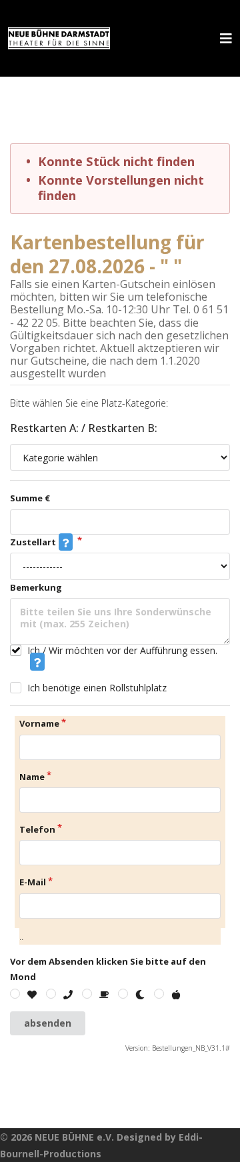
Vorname (39, 723)
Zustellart (33, 542)
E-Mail (32, 882)
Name (32, 777)
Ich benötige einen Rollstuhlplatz (97, 687)
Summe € (30, 498)
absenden (47, 1023)
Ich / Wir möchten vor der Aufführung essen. (122, 651)
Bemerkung (36, 587)
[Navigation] (226, 38)
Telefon (37, 829)
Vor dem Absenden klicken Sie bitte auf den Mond (108, 969)
